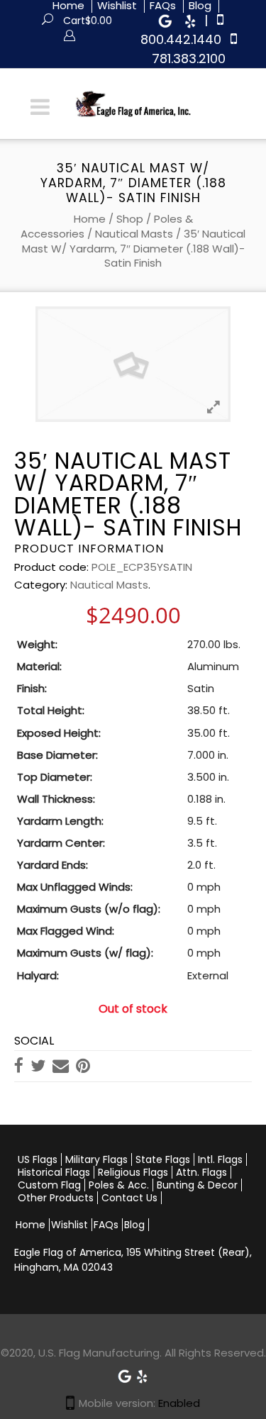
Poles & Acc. (119, 1185)
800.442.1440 (180, 39)
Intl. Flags (220, 1159)
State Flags (162, 1159)
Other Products (56, 1197)
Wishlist (69, 1225)
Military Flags (96, 1159)
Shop (129, 218)
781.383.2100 (189, 58)
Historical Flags (54, 1172)
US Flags (37, 1159)
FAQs (106, 1225)
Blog (134, 1225)
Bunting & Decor (197, 1185)
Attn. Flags (201, 1172)
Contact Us (129, 1197)
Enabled (179, 1403)
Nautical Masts (134, 233)
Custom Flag (49, 1185)
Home (90, 218)
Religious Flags (133, 1172)
